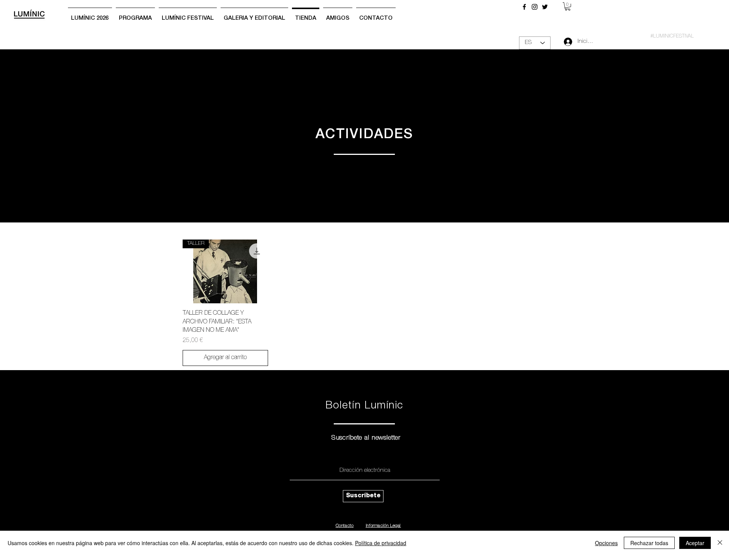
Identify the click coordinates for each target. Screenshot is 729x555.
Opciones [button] (606, 543)
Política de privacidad (380, 543)
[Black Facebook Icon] (524, 7)
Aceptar (695, 543)
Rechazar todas (649, 543)
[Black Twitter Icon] (545, 7)
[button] (568, 6)
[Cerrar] (719, 543)
